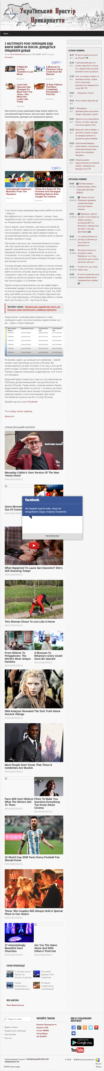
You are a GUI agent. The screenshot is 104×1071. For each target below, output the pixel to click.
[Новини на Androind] (83, 1045)
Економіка (9, 57)
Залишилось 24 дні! (85, 93)
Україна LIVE (42, 1027)
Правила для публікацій (15, 1031)
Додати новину (11, 1027)
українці (28, 411)
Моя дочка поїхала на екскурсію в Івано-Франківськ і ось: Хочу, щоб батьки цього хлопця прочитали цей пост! (88, 256)
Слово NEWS (42, 1030)
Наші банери (10, 1034)
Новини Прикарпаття (46, 1024)
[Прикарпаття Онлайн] (78, 1052)
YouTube (96, 1027)
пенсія (20, 411)
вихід (13, 411)
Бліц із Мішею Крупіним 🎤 (87, 101)
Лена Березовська (17, 54)
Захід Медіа (42, 1033)
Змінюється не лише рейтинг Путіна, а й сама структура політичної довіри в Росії (87, 122)
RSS (85, 1027)
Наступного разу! (52, 536)
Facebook (33, 402)
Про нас (8, 1038)
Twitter (90, 1027)
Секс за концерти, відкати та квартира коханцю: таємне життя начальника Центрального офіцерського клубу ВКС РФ (87, 82)
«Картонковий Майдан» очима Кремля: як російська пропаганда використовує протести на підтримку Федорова (86, 149)
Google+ (79, 1027)
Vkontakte (73, 1033)
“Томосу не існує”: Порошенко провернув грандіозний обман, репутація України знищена (87, 203)
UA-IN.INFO (41, 1036)
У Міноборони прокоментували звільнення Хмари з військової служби (86, 111)
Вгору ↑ (99, 1067)
